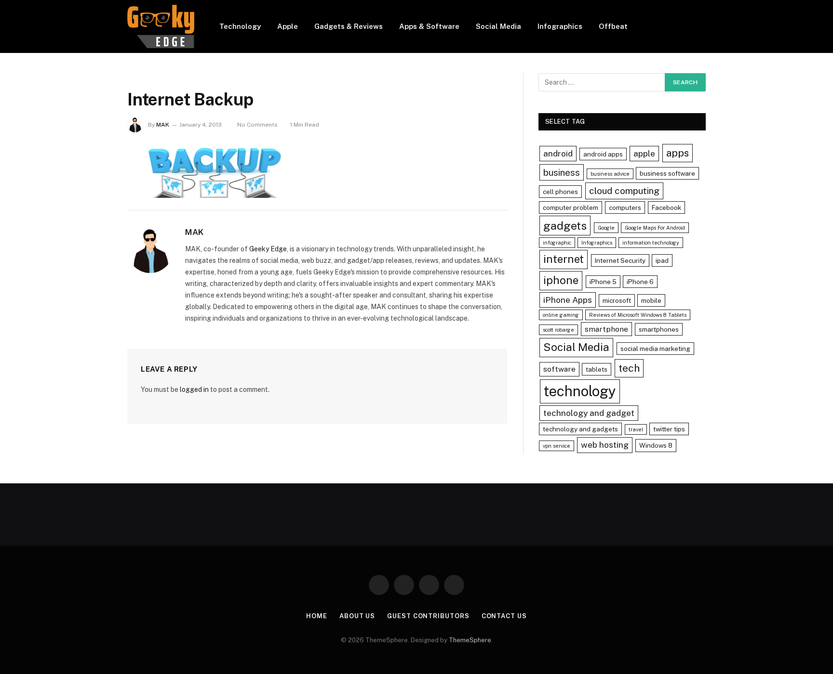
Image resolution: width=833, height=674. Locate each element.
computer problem (570, 207)
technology (580, 391)
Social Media (498, 26)
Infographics (559, 26)
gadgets (565, 225)
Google (606, 228)
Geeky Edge (268, 249)
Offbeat (613, 26)
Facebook (666, 207)
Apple (287, 26)
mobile (651, 300)
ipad (662, 260)
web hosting (605, 445)
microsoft (617, 300)
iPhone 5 (603, 281)
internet (563, 259)
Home (316, 616)
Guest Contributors (428, 616)
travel (636, 429)
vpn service (556, 446)
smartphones (659, 329)
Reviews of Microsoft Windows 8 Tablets (637, 315)
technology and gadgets (580, 429)
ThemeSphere (470, 640)
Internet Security (620, 260)
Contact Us (504, 616)
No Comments (257, 124)
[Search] (702, 27)
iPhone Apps (567, 300)
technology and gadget (588, 413)
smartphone (606, 329)
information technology (650, 243)
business (561, 172)
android (558, 153)
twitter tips (669, 429)
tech (629, 368)
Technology (240, 26)
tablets (596, 369)
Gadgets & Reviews (348, 26)
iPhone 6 (640, 281)
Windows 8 (655, 445)
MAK (162, 124)
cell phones (560, 191)
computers (625, 207)
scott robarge (558, 330)
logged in (194, 389)
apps (677, 153)
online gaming (561, 315)
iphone (560, 280)
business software (667, 173)
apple (644, 153)
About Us (357, 616)
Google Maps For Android (655, 228)
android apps (603, 154)
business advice (610, 174)
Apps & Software (429, 26)
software (559, 369)
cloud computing (624, 190)
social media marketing (655, 348)
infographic (557, 243)
